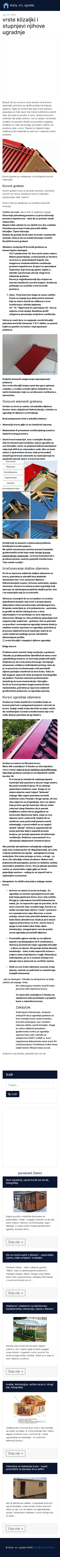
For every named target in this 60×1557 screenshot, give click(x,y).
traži (14, 1094)
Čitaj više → (15, 1242)
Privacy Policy (47, 1547)
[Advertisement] (30, 67)
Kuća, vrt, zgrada (21, 5)
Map (36, 1547)
